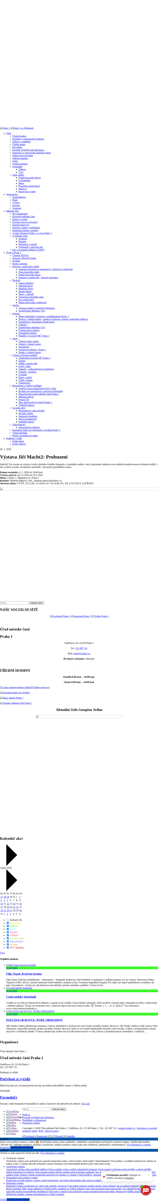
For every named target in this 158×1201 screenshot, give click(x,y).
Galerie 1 (23, 324)
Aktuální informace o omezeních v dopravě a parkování (46, 269)
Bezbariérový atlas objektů (31, 410)
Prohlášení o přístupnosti (34, 1120)
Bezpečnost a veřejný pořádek (27, 385)
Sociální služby (26, 413)
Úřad (8, 133)
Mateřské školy (26, 288)
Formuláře (17, 166)
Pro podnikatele (20, 213)
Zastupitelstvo (19, 197)
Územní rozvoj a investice (25, 222)
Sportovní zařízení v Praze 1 (32, 349)
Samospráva (12, 194)
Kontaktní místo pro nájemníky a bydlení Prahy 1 (36, 430)
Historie (22, 241)
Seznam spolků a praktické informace (37, 308)
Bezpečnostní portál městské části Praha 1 (39, 394)
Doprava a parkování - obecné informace (38, 277)
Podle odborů (18, 444)
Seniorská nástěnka (28, 416)
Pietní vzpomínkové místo (25, 435)
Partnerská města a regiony (25, 230)
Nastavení (5, 1147)
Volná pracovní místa (22, 155)
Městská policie (26, 397)
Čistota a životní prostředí (24, 355)
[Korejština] (12, 1131)
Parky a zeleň (25, 377)
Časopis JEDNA (20, 255)
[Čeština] (11, 1133)
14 (14, 903)
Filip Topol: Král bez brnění (24, 973)
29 (8, 897)
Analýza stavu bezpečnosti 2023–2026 (37, 388)
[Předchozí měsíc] (11, 865)
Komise (16, 205)
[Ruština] (11, 1125)
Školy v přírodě (26, 294)
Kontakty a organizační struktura (28, 139)
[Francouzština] (14, 1117)
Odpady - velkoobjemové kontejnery (36, 369)
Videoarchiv (24, 383)
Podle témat (18, 441)
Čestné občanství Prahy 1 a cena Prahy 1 (32, 233)
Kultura (16, 313)
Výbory (16, 202)
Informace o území (28, 244)
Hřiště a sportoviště (28, 363)
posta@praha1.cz (81, 653)
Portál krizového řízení (30, 177)
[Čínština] (11, 1128)
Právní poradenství (28, 419)
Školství (16, 280)
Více (2, 953)
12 (8, 903)
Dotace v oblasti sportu (30, 344)
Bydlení (16, 261)
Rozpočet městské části (23, 216)
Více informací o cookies (139, 1144)
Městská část (12, 211)
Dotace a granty (20, 219)
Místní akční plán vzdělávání (32, 302)
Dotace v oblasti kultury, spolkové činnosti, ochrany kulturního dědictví (53, 319)
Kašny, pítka (25, 366)
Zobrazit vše (15, 920)
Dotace (22, 360)
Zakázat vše (16, 1147)
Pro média (17, 147)
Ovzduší (23, 374)
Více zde (85, 1103)
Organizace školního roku (31, 297)
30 (20, 910)
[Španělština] (13, 1119)
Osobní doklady (20, 164)
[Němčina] (11, 1114)
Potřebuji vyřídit (14, 438)
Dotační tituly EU (21, 225)
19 (8, 907)
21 (14, 907)
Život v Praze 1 (13, 252)
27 (1, 897)
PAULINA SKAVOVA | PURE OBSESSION (34, 1020)
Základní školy (26, 286)
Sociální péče (18, 408)
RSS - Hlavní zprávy (49, 1131)
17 (1, 907)
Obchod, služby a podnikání (26, 227)
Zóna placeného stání (29, 272)
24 (1, 910)
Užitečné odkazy (27, 405)
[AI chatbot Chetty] (145, 1190)
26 (8, 910)
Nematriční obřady (28, 333)
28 (5, 897)
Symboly (23, 238)
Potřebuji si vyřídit (15, 1079)
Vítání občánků (19, 433)
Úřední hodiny (19, 136)
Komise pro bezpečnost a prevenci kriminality (41, 391)
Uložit (3, 1199)
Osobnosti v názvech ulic (31, 247)
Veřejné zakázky (20, 158)
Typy (21, 172)
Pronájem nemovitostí (29, 186)
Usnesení (16, 208)
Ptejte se (23, 189)
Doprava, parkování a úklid (25, 266)
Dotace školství (26, 283)
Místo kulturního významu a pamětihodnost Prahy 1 (44, 316)
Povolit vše (28, 1147)
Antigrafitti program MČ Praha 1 (34, 358)
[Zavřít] (149, 1175)
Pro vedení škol (26, 299)
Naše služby (18, 175)
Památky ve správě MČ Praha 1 (34, 335)
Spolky (15, 305)
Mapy (21, 183)
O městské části (19, 236)
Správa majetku (19, 263)
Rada (14, 200)
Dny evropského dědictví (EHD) (28, 250)
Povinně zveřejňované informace (28, 150)
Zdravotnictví (18, 424)
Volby (15, 161)
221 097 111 (81, 648)
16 (20, 903)
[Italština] (11, 1122)
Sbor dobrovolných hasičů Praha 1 (35, 402)
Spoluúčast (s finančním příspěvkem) (36, 322)
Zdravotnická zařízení (29, 427)
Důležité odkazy (26, 421)
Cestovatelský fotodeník (21, 996)
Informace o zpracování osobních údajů (31, 152)
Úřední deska (18, 144)
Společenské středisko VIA (32, 311)
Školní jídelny (25, 291)
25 (5, 910)
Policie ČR (24, 399)
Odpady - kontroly (28, 372)
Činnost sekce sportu (29, 341)
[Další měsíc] (11, 890)
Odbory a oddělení (21, 141)
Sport (15, 338)
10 (1, 903)
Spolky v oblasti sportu (30, 352)
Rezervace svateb (27, 191)
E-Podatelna (24, 180)
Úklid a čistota (26, 380)
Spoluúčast (24, 347)
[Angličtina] (12, 1111)
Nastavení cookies (31, 1123)
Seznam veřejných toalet (24, 258)
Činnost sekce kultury (29, 330)
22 (17, 907)
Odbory (22, 169)
